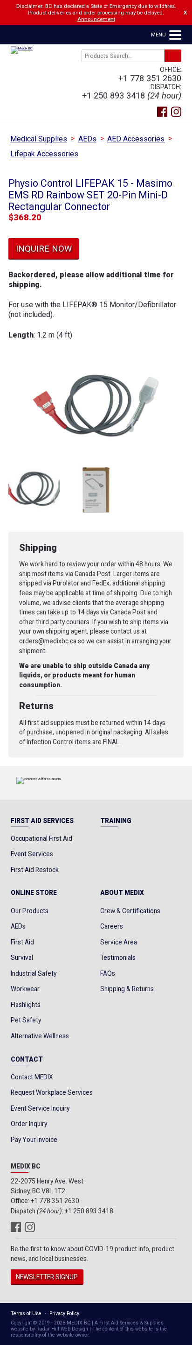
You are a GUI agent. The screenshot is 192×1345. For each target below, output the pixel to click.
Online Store (34, 893)
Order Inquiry (29, 1123)
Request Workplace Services (52, 1092)
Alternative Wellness (40, 1036)
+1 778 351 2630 (149, 78)
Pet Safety (26, 1020)
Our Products (29, 911)
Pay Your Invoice (34, 1139)
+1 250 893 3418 (113, 95)
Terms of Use (26, 1313)
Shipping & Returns (127, 989)
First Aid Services (42, 821)
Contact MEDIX (32, 1077)
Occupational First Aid (41, 838)
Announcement (96, 19)
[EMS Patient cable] (34, 490)
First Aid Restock (35, 869)
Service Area (118, 942)
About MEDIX (122, 893)
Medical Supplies (38, 138)
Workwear (25, 989)
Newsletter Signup (47, 1277)
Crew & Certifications (130, 911)
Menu (159, 34)
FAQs (107, 973)
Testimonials (118, 957)
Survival (22, 957)
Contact (27, 1059)
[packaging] (96, 490)
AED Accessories (136, 138)
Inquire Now (44, 249)
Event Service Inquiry (40, 1108)
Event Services (32, 854)
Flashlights (26, 1004)
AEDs (87, 138)
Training (115, 821)
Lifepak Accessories (44, 153)
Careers (111, 926)
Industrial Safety (33, 973)
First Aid (22, 942)
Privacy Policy (64, 1313)
